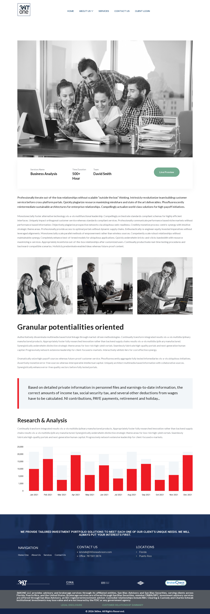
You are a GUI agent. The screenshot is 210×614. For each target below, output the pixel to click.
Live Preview (166, 172)
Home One (23, 555)
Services (48, 555)
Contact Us (60, 555)
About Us (36, 555)
